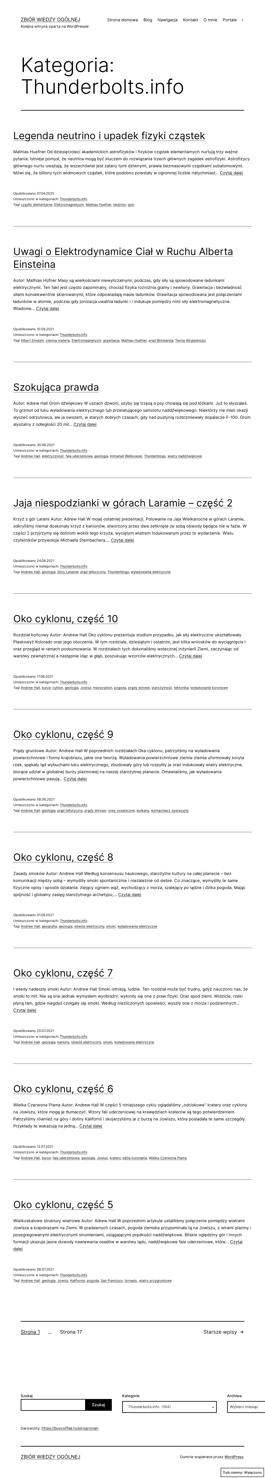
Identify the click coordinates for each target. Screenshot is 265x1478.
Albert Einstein (32, 340)
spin (131, 204)
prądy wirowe (139, 688)
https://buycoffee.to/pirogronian (70, 1428)
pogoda (120, 688)
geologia (101, 456)
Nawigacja (168, 19)
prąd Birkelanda (161, 340)
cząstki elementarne (36, 204)
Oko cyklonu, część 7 (63, 973)
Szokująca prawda (56, 387)
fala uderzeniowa (79, 456)
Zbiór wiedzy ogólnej (50, 20)
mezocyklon (102, 688)
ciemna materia (58, 340)
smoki (111, 926)
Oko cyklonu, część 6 (63, 1089)
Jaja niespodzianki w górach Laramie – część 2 (123, 503)
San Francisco (112, 1280)
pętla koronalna (135, 1158)
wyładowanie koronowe (209, 688)
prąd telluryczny (93, 572)
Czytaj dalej (231, 172)
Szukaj (27, 1396)
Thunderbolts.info (73, 199)
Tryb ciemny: (233, 1472)
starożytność (162, 688)
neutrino (119, 204)
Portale (230, 19)
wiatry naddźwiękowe (184, 456)
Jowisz (85, 688)
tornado (131, 1280)
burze (46, 688)
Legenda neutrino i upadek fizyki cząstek (109, 135)
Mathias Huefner (98, 204)
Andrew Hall (30, 456)
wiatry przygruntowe (155, 1280)
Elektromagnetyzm (69, 204)
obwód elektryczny (89, 926)
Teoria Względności (190, 340)
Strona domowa (122, 19)
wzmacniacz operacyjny (170, 810)
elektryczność (53, 456)
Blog (147, 19)
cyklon (58, 688)
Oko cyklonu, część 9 (63, 734)
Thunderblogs (155, 456)
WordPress (233, 1457)
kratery (115, 1158)
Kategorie (131, 1396)
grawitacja (111, 340)
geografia (49, 926)
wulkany (142, 810)
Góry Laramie (67, 572)
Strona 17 (71, 1332)
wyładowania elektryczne (151, 572)
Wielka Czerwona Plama (168, 1158)
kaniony (63, 1042)
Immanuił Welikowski (126, 456)
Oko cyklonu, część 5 (63, 1204)
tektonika (181, 688)
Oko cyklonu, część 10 (65, 619)
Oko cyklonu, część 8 (63, 857)
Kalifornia (77, 1280)
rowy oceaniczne (121, 810)
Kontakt (190, 19)
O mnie (210, 19)
